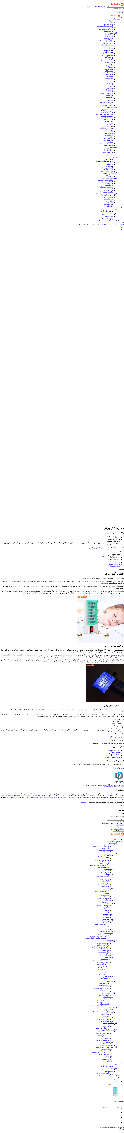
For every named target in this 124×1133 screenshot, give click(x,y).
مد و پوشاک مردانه (107, 149)
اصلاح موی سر (108, 121)
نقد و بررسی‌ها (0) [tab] (115, 566)
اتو (112, 98)
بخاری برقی (109, 88)
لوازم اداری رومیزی (100, 1028)
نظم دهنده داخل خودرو (99, 1052)
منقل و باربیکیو (108, 50)
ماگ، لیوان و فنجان (107, 55)
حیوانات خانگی (108, 104)
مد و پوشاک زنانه (108, 152)
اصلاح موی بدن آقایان (106, 110)
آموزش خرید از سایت (113, 754)
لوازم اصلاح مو (108, 135)
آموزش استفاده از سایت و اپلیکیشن (109, 219)
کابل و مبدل (109, 27)
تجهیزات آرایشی (108, 129)
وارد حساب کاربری (104, 743)
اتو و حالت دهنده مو (107, 117)
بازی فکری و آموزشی (106, 181)
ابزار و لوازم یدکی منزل (106, 102)
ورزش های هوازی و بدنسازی (104, 161)
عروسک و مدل (108, 185)
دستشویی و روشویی (107, 79)
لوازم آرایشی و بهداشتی (36, 797)
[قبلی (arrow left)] (123, 1132)
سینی (104, 877)
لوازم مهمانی (109, 62)
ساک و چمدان (109, 164)
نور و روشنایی (109, 74)
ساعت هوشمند (108, 31)
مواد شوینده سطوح (100, 924)
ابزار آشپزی (109, 48)
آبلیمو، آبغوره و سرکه (106, 218)
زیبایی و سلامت (112, 107)
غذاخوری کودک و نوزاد (106, 192)
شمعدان (110, 67)
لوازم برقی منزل (108, 86)
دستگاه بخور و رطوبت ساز (105, 143)
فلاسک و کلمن (108, 57)
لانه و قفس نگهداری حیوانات (97, 936)
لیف (104, 908)
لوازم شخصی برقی (107, 109)
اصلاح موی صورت (107, 119)
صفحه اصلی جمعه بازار (113, 750)
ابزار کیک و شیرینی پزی (106, 40)
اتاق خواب (110, 83)
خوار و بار (114, 213)
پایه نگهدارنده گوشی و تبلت (105, 26)
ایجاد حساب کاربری (118, 830)
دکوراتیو (110, 64)
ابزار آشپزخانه (109, 41)
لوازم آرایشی (109, 124)
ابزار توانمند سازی (107, 138)
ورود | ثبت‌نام (120, 12)
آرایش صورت (109, 126)
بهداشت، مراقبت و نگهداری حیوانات (95, 938)
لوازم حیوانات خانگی (107, 105)
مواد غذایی (117, 207)
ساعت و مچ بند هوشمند (106, 29)
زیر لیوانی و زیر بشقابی (106, 60)
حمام (111, 81)
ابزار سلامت (109, 136)
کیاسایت (83, 802)
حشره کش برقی (119, 591)
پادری (111, 85)
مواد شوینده (109, 95)
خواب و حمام (109, 78)
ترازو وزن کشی (108, 145)
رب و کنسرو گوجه (107, 214)
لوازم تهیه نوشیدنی (107, 38)
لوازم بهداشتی (109, 133)
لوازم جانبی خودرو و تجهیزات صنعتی (106, 194)
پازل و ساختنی (108, 183)
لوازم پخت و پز (108, 46)
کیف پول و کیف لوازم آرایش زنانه (96, 1005)
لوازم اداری (109, 176)
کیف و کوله (109, 166)
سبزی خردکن (109, 90)
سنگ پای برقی (101, 967)
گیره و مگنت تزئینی (100, 891)
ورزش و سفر (113, 157)
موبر (104, 979)
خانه (123, 224)
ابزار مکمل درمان (107, 140)
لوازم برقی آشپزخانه (107, 36)
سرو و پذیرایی (109, 52)
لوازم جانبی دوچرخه (107, 171)
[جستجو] (123, 10)
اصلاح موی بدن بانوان (106, 112)
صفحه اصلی (116, 19)
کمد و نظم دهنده (108, 91)
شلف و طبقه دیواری (107, 72)
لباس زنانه (110, 154)
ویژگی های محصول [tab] (114, 564)
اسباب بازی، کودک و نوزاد (109, 178)
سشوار (111, 123)
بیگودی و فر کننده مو (107, 116)
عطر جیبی (103, 972)
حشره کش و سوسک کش (96, 224)
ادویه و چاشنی (109, 216)
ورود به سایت (119, 825)
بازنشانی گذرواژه (119, 823)
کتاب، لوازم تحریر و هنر (110, 173)
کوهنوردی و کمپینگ (107, 168)
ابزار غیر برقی (109, 200)
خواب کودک (109, 188)
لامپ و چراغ (109, 76)
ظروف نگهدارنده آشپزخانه (98, 865)
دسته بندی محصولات (114, 20)
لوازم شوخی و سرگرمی (106, 187)
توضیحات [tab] (117, 562)
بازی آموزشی (102, 1035)
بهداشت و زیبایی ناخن (106, 128)
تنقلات (115, 209)
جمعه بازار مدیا (115, 752)
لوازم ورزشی (109, 159)
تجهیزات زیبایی (101, 969)
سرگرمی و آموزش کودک (105, 180)
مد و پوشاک (113, 147)
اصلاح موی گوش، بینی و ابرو (104, 114)
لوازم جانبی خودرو (107, 195)
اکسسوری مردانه (108, 150)
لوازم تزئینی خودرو (107, 197)
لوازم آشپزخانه (108, 34)
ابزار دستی (110, 202)
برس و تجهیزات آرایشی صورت (96, 960)
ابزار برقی (110, 206)
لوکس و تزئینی (108, 65)
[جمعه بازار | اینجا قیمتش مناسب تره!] (115, 17)
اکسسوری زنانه (108, 155)
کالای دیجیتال (113, 22)
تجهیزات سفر (109, 162)
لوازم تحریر (109, 174)
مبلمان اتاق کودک (108, 190)
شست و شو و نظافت (106, 93)
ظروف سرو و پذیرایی (106, 53)
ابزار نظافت (109, 97)
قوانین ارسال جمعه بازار (113, 755)
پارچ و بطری (109, 59)
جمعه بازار (121, 794)
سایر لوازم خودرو (108, 199)
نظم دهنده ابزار (108, 204)
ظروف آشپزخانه (108, 43)
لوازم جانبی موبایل (107, 24)
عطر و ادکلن (102, 974)
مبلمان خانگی (109, 71)
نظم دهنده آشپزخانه (107, 45)
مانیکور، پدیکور (101, 964)
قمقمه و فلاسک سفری (106, 169)
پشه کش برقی (57, 656)
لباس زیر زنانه (101, 1000)
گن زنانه (99, 1002)
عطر (111, 131)
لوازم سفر (24, 797)
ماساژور (110, 142)
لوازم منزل (113, 33)
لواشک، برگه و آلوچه (107, 211)
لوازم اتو (110, 100)
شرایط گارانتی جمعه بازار (112, 757)
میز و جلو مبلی (108, 69)
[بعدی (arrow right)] (121, 1132)
